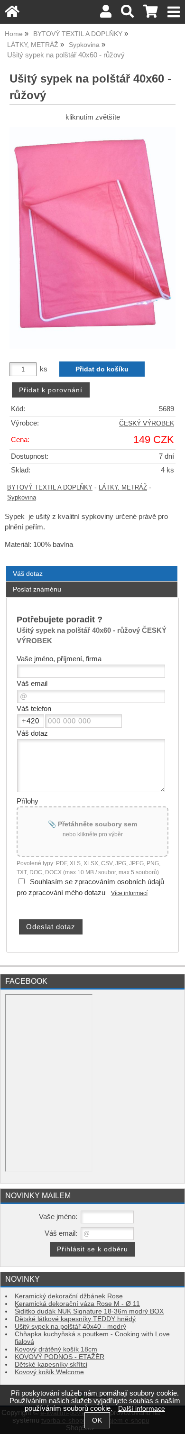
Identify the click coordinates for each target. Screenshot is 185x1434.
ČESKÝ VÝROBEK (146, 423)
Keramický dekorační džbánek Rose (69, 1296)
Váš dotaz (28, 573)
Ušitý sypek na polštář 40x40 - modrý (70, 1326)
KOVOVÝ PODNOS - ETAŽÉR (59, 1356)
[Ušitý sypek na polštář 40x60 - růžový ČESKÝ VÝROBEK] (92, 238)
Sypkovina (21, 497)
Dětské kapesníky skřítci (51, 1364)
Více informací (129, 893)
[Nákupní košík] (151, 14)
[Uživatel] (105, 14)
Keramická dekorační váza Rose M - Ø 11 (77, 1303)
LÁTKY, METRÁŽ (123, 487)
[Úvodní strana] (12, 14)
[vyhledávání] (127, 14)
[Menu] (174, 12)
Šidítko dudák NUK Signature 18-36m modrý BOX (89, 1311)
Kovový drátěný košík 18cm (56, 1349)
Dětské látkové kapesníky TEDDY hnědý (75, 1319)
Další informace (141, 1408)
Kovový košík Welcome (49, 1372)
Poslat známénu (37, 589)
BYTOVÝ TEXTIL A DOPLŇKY (49, 487)
